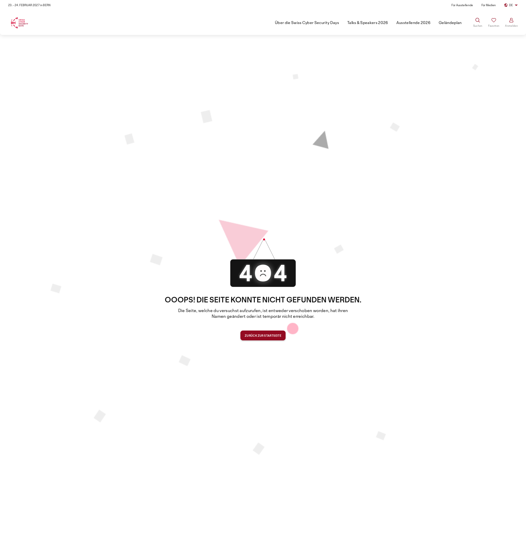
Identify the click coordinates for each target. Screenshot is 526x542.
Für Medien (488, 5)
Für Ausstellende (462, 5)
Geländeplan (450, 22)
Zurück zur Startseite (263, 335)
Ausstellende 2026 (413, 22)
